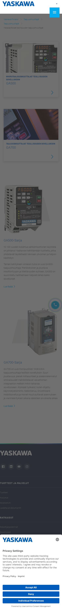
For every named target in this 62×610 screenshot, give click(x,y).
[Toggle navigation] (55, 12)
